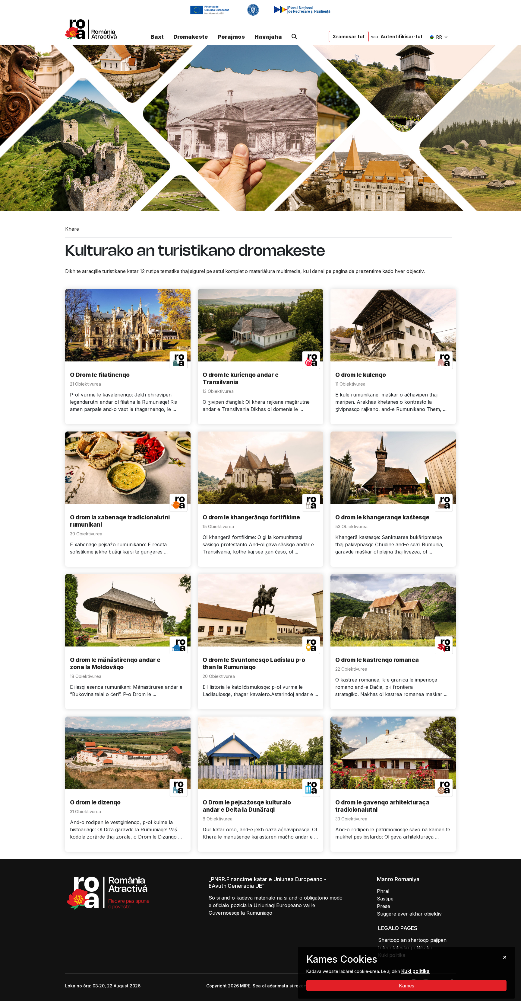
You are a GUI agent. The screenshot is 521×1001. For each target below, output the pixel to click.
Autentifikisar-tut (401, 37)
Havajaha (268, 37)
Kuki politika (415, 971)
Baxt (157, 37)
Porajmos (231, 37)
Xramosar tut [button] (349, 37)
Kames (406, 986)
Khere (72, 229)
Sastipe (385, 899)
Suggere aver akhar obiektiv (409, 914)
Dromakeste (190, 37)
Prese (383, 906)
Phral (383, 891)
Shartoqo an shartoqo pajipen (412, 940)
